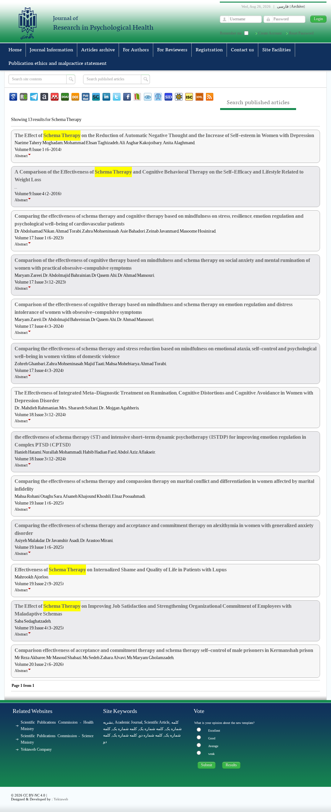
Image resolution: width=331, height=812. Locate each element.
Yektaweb (61, 799)
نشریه (108, 722)
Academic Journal (128, 722)
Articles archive (98, 50)
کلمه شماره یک (124, 729)
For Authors (136, 50)
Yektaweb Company (36, 749)
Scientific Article (156, 722)
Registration (209, 50)
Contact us (242, 50)
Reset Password (301, 33)
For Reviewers (172, 50)
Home (15, 50)
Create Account (270, 33)
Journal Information (51, 50)
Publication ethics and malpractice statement (57, 63)
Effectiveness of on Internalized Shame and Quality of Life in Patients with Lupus (121, 570)
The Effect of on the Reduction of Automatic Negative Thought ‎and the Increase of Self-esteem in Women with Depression (164, 135)
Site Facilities (276, 50)
